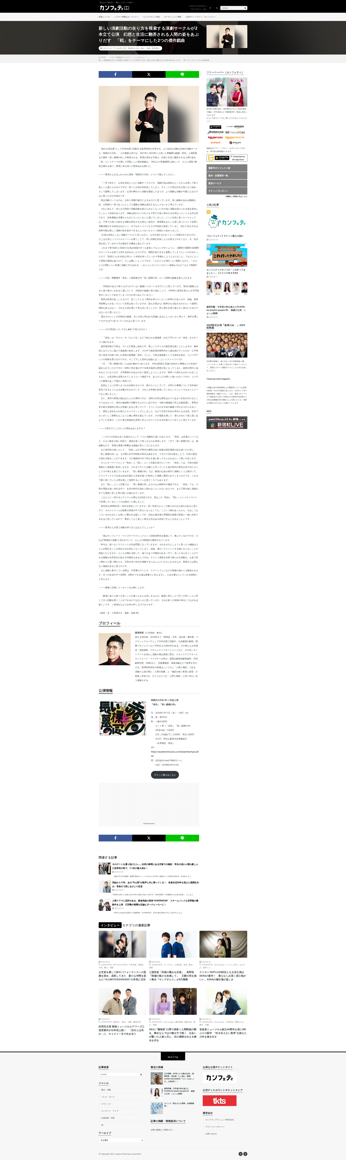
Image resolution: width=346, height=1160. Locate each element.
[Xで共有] (149, 74)
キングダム (168, 965)
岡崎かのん (239, 1022)
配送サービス (215, 183)
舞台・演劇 (145, 48)
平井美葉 (133, 965)
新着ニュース (104, 16)
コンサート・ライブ (109, 1111)
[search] (245, 8)
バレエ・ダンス (108, 1096)
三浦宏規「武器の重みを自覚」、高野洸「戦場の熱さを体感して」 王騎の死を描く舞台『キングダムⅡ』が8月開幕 (173, 975)
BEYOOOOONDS (120, 965)
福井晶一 (117, 1022)
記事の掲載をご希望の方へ (162, 1129)
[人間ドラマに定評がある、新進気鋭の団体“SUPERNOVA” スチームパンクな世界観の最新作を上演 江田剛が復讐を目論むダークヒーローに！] (105, 905)
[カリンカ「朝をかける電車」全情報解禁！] (157, 1108)
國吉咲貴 (179, 1022)
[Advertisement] (149, 802)
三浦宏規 (178, 965)
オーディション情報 (172, 16)
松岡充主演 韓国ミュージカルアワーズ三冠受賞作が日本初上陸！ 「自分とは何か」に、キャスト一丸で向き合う (121, 1030)
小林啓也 (229, 1022)
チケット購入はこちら (165, 774)
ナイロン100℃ (232, 965)
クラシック (106, 1103)
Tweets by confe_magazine (218, 379)
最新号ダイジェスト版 (219, 167)
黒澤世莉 (155, 48)
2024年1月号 (121, 48)
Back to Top (173, 1057)
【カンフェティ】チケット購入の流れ (225, 235)
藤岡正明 (137, 1022)
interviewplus (219, 965)
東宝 (185, 965)
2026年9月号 (106, 965)
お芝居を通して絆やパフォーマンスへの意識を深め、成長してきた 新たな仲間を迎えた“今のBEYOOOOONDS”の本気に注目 (122, 975)
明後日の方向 (133, 48)
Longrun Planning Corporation (127, 1154)
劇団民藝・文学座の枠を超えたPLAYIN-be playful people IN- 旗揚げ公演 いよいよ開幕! (226, 310)
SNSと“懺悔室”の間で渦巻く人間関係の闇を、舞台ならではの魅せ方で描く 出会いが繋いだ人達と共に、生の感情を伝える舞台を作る (173, 1035)
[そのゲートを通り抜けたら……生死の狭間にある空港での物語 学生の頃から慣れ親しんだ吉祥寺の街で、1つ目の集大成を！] (105, 868)
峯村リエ (206, 967)
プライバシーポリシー (214, 1126)
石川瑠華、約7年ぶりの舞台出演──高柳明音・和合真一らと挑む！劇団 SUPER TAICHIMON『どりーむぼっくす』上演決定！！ (179, 1077)
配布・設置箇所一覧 (218, 175)
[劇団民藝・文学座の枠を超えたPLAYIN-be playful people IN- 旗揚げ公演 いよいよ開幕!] (157, 1093)
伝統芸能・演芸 (108, 1118)
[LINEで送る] (182, 74)
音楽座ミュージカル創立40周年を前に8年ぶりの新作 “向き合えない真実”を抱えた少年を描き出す (223, 1033)
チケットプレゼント (218, 190)
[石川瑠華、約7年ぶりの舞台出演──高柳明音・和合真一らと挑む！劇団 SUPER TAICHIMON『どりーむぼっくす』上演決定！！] (157, 1078)
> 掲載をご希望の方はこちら (236, 196)
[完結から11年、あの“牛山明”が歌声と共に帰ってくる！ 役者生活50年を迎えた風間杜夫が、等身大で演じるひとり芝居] (105, 887)
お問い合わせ (211, 1133)
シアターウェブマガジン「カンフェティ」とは (198, 7)
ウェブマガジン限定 (151, 16)
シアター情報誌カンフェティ (126, 16)
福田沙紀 (188, 1022)
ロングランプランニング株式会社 (219, 1119)
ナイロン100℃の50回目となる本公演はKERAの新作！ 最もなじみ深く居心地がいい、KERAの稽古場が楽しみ (222, 975)
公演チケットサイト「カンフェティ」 (201, 16)
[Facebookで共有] (115, 74)
